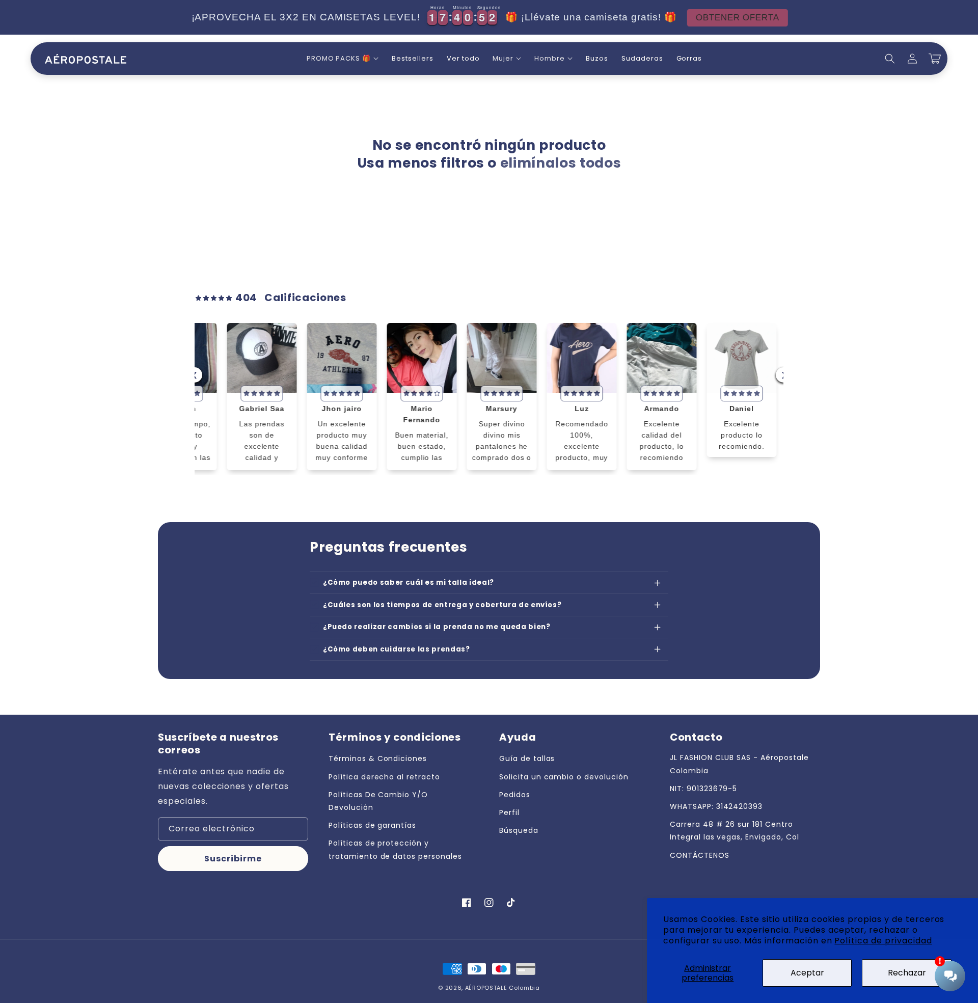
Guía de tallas (527, 758)
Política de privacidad (883, 940)
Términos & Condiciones (378, 758)
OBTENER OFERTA (737, 17)
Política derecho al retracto (384, 777)
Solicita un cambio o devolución (564, 777)
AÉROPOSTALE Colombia (502, 988)
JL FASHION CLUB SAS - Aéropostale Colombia (739, 763)
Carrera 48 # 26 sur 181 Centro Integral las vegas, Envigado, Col (734, 830)
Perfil (509, 812)
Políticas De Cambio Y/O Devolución (378, 801)
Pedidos (514, 795)
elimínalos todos (560, 163)
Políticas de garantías (372, 825)
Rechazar (907, 973)
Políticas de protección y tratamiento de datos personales (395, 849)
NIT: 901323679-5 (703, 788)
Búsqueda (518, 830)
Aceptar (807, 973)
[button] (343, 59)
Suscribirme (233, 858)
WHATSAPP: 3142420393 (716, 806)
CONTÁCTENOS (699, 855)
